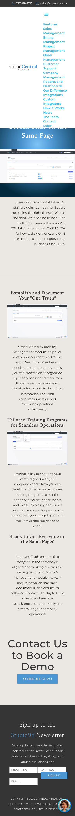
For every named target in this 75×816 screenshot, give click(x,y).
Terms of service (50, 809)
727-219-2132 (24, 3)
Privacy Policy (24, 809)
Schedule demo (37, 679)
